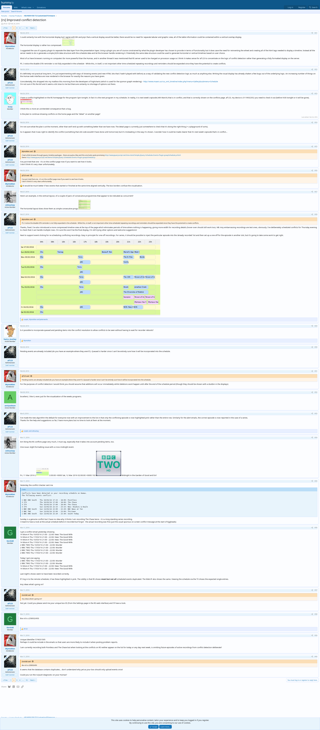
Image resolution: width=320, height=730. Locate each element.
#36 (316, 527)
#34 (316, 437)
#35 (316, 481)
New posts (5, 11)
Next (32, 28)
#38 (316, 614)
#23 (316, 93)
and (31, 431)
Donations (41, 7)
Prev (6, 28)
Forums (6, 7)
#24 (316, 122)
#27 (316, 192)
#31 (316, 371)
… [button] (23, 28)
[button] (33, 7)
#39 (316, 635)
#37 (316, 590)
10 (27, 28)
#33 (316, 413)
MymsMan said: (27, 151)
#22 (316, 69)
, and (36, 319)
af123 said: (26, 175)
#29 (316, 326)
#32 (316, 392)
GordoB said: (26, 595)
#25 (316, 146)
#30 (316, 347)
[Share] (312, 33)
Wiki (16, 7)
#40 (316, 656)
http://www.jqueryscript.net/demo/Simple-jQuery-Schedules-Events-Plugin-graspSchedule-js (61, 157)
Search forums (16, 11)
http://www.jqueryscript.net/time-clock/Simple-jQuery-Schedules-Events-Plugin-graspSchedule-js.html (143, 155)
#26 (316, 170)
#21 (316, 33)
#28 (316, 214)
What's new (26, 7)
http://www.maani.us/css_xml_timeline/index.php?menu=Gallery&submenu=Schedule (180, 81)
